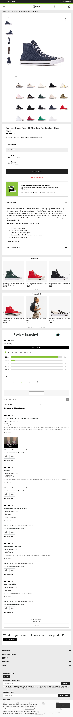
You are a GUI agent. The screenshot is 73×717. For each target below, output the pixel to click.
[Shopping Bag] (69, 6)
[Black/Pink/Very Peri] (53, 84)
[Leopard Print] (64, 95)
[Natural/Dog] (31, 84)
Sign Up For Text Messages (11, 680)
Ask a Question (10, 639)
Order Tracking (10, 1)
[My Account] (54, 6)
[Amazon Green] (42, 117)
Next (8, 64)
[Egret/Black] (42, 84)
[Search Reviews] (67, 399)
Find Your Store (8, 692)
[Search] (19, 6)
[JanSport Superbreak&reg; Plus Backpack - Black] (36, 307)
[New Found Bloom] (20, 95)
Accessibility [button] (67, 1)
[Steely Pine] (42, 95)
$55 (27, 322)
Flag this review (8, 460)
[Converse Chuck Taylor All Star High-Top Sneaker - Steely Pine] (13, 271)
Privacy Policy (36, 687)
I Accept (63, 705)
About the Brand (13, 247)
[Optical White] (20, 117)
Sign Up (6, 676)
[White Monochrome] (53, 117)
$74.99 (50, 322)
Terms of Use (28, 687)
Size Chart (12, 145)
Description (11, 203)
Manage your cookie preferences (13, 707)
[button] (11, 442)
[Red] (64, 106)
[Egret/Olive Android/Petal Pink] (53, 95)
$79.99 (5, 287)
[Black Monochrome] (31, 106)
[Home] (37, 7)
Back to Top (36, 621)
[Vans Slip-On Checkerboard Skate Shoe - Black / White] (59, 307)
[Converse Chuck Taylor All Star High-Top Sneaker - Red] (36, 271)
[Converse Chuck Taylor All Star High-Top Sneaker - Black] (59, 271)
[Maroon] (31, 117)
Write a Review (36, 347)
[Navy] (53, 106)
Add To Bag (36, 171)
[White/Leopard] (20, 84)
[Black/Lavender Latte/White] (20, 106)
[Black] (42, 106)
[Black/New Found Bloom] (31, 95)
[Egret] (64, 84)
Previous (8, 17)
